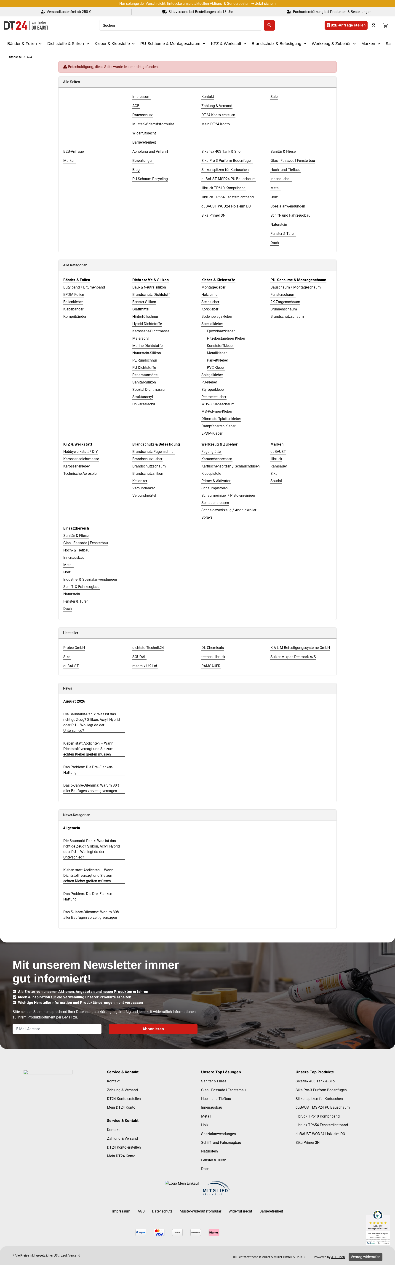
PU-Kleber (209, 382)
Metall (68, 565)
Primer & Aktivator (215, 481)
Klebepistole (211, 473)
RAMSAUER (210, 666)
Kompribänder (74, 316)
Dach (67, 608)
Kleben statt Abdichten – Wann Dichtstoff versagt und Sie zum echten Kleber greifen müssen (88, 748)
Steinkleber (210, 302)
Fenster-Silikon (144, 302)
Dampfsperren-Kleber (218, 426)
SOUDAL (139, 657)
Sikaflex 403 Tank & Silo (315, 1081)
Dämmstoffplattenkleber (221, 419)
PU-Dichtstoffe (144, 367)
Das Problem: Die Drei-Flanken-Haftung (88, 770)
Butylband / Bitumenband (84, 287)
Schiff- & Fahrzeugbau (81, 587)
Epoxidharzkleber (221, 331)
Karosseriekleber (76, 466)
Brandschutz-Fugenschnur (153, 451)
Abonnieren (153, 1028)
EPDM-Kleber (211, 433)
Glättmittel (140, 309)
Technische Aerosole (79, 473)
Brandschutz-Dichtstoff (151, 294)
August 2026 (74, 701)
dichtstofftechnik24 (148, 648)
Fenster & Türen (75, 601)
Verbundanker (143, 488)
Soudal (276, 481)
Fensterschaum (282, 294)
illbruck (276, 459)
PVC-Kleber (216, 367)
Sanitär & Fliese (75, 535)
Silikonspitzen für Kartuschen (319, 1099)
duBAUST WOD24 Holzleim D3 (320, 1134)
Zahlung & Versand (122, 1090)
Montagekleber (213, 287)
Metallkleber (217, 353)
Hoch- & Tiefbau (76, 550)
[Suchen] (269, 25)
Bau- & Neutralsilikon (149, 287)
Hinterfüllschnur (145, 316)
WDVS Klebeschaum (218, 404)
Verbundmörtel (144, 495)
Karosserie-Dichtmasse (150, 331)
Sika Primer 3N (308, 1142)
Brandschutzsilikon (147, 473)
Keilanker (139, 481)
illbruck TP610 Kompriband (318, 1116)
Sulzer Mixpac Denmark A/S (293, 657)
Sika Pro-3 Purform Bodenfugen (321, 1090)
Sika (274, 473)
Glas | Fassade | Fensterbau (85, 543)
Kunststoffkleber (220, 346)
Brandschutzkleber (147, 459)
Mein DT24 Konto (121, 1107)
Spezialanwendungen (218, 1134)
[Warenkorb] (385, 25)
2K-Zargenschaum (285, 302)
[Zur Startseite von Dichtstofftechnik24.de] (26, 25)
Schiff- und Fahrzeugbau (221, 1142)
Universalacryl (143, 404)
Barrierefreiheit (271, 1211)
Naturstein (71, 594)
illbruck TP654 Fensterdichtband (322, 1125)
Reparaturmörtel (145, 375)
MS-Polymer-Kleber (216, 411)
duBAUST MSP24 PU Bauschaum (323, 1107)
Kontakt (113, 1081)
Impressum (121, 1211)
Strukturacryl (142, 397)
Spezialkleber (212, 324)
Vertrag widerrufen (365, 1257)
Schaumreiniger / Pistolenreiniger (228, 495)
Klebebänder (73, 309)
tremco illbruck (213, 657)
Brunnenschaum (283, 309)
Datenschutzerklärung (94, 1012)
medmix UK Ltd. (145, 666)
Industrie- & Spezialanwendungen (90, 579)
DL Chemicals (212, 648)
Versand (74, 1255)
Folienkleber (73, 302)
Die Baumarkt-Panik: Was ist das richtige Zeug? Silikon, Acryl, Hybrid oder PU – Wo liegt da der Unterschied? (91, 722)
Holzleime (209, 294)
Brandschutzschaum (287, 316)
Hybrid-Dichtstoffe (147, 324)
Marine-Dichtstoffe (147, 346)
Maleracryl (140, 338)
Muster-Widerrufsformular (200, 1211)
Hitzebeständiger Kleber (226, 338)
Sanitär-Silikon (144, 382)
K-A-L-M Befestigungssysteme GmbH (300, 648)
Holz (67, 572)
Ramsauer (278, 466)
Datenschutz (162, 1211)
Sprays (207, 517)
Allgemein (71, 828)
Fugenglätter (211, 451)
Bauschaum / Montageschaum (295, 287)
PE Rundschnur (144, 360)
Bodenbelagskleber (216, 316)
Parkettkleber (217, 360)
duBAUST (278, 451)
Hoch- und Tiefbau (216, 1099)
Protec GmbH (74, 648)
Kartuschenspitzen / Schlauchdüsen (230, 466)
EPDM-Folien (73, 294)
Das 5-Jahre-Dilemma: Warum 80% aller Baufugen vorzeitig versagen (91, 788)
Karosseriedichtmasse (81, 459)
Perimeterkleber (213, 397)
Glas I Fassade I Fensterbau (223, 1090)
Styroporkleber (213, 389)
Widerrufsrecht (240, 1211)
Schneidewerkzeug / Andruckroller (228, 510)
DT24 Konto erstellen (124, 1099)
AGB (141, 1211)
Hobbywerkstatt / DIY (80, 451)
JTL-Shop (338, 1257)
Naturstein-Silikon (146, 353)
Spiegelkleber (212, 375)
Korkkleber (209, 309)
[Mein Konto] (373, 25)
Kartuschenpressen (216, 459)
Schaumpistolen (214, 488)
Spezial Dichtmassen (149, 389)
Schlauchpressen (215, 503)
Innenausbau (73, 557)
